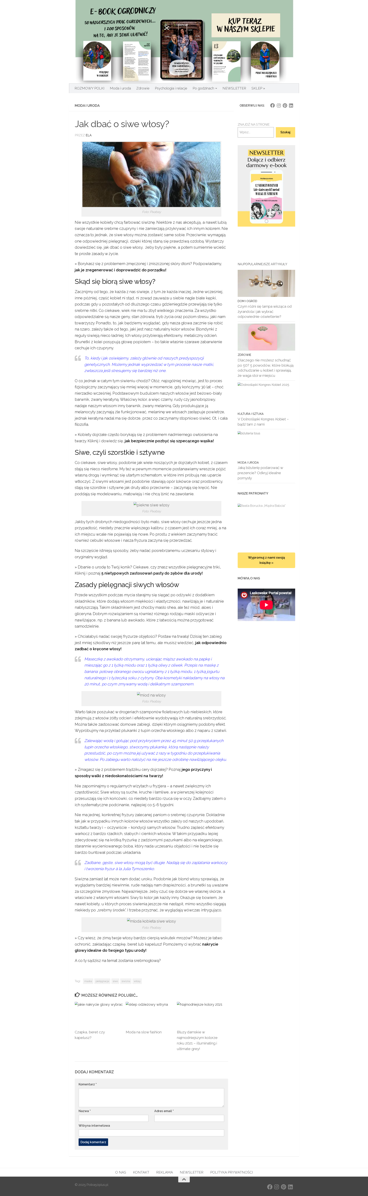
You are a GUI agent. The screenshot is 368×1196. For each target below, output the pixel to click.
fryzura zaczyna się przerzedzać (163, 540)
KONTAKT (141, 1172)
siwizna (126, 981)
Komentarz (88, 1084)
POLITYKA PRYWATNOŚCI (231, 1172)
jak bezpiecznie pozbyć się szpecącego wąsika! (169, 441)
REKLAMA (164, 1172)
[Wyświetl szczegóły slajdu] (266, 186)
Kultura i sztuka (251, 413)
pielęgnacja (102, 981)
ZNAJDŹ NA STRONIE (254, 124)
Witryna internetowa (94, 1125)
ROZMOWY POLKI (89, 88)
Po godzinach (203, 88)
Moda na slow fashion (144, 1032)
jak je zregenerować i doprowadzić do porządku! (120, 270)
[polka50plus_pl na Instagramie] (278, 105)
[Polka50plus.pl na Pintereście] (285, 105)
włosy (137, 981)
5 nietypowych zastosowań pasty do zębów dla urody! (152, 573)
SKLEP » (258, 88)
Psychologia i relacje (171, 88)
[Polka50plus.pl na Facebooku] (272, 105)
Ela (89, 135)
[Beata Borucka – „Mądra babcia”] (266, 524)
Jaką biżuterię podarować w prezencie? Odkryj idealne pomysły (260, 472)
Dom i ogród (247, 301)
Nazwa (85, 1111)
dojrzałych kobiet (193, 462)
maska (88, 981)
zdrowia (147, 316)
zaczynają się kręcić (191, 487)
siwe (115, 981)
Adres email (164, 1111)
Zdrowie (143, 88)
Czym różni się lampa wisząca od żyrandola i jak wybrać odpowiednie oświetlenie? (265, 311)
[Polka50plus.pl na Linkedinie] (291, 105)
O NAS (120, 1172)
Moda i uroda (120, 88)
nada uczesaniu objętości (168, 846)
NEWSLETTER (234, 88)
